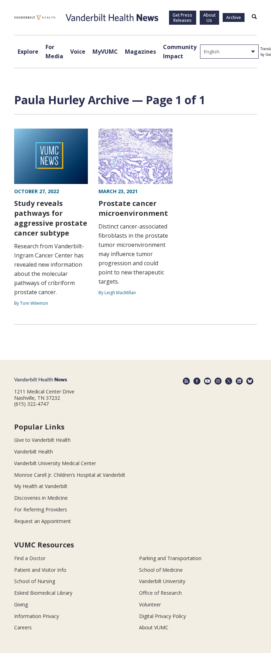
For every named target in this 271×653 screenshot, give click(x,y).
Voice (77, 51)
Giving (21, 604)
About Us (209, 17)
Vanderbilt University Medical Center (55, 463)
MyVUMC (105, 51)
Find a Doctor (30, 558)
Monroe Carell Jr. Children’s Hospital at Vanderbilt (69, 474)
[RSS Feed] (186, 381)
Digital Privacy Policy (162, 616)
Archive (233, 17)
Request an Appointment (42, 521)
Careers (23, 627)
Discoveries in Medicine (41, 497)
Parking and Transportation (170, 558)
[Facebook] (196, 381)
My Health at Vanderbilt (40, 486)
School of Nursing (34, 581)
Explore (28, 51)
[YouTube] (207, 381)
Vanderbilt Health (33, 451)
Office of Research (160, 592)
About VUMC (153, 627)
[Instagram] (218, 381)
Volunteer (150, 604)
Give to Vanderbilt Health (42, 440)
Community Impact (180, 51)
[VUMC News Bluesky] (249, 381)
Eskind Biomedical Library (43, 592)
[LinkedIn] (239, 381)
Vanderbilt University (162, 581)
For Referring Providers (40, 509)
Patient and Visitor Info (40, 569)
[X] (228, 381)
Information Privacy (36, 616)
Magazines (140, 51)
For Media (54, 51)
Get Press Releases (182, 17)
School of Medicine (161, 569)
